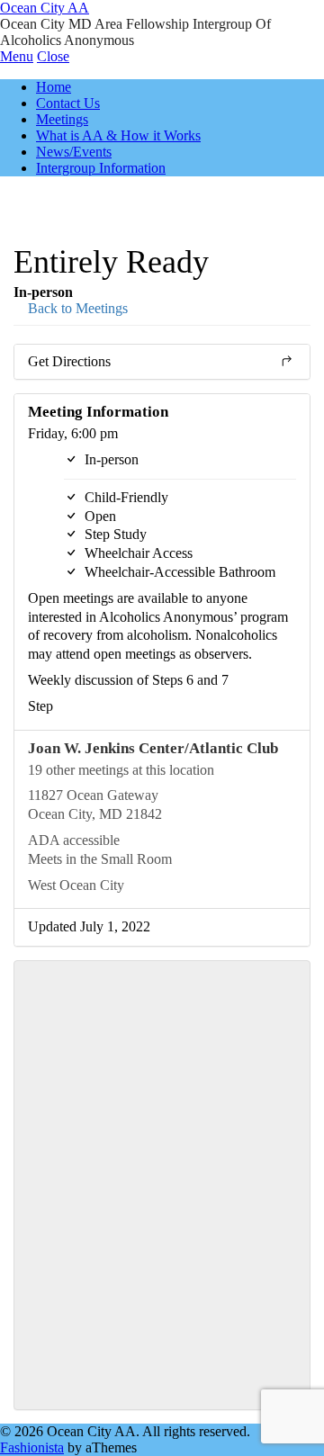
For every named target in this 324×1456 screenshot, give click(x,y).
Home (53, 86)
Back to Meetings (76, 308)
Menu (16, 56)
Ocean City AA (44, 7)
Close (53, 56)
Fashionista (32, 1447)
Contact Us (68, 103)
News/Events (74, 151)
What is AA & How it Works (118, 135)
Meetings (62, 119)
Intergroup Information (101, 167)
